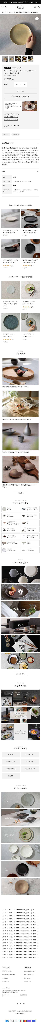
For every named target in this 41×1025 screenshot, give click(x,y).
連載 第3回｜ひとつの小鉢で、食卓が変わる (15, 386)
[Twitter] (15, 125)
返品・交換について (28, 974)
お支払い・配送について (11, 117)
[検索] (6, 7)
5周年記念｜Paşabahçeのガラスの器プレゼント (16, 419)
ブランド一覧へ (20, 674)
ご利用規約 (5, 978)
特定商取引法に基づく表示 (8, 974)
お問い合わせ (27, 978)
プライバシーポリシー (7, 971)
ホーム (4, 12)
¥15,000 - (10, 776)
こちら (16, 992)
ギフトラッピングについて (11, 114)
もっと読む (20, 493)
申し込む (23, 995)
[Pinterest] (18, 125)
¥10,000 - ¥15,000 (30, 769)
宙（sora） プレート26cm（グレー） (9, 335)
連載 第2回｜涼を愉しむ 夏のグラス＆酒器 (15, 452)
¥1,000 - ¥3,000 (30, 754)
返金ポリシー (5, 981)
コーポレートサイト (20, 1013)
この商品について (7, 143)
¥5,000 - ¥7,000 (30, 761)
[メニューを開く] (2, 7)
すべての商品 (13, 930)
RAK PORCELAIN (17, 67)
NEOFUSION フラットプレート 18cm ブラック (30, 261)
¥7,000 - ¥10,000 (10, 769)
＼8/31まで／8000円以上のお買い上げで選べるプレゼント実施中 (20, 2)
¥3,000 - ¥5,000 (11, 761)
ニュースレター (27, 981)
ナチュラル (6, 134)
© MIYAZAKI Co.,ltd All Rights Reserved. (20, 1011)
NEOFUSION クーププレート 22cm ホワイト (10, 231)
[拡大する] (37, 18)
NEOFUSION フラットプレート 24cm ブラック (30, 231)
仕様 (3, 171)
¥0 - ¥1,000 (11, 754)
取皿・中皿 (15, 134)
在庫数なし (12, 951)
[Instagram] (24, 1003)
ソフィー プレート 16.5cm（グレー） (28, 335)
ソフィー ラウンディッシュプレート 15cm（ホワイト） (10, 304)
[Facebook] (12, 125)
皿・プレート (12, 12)
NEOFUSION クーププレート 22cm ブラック (10, 261)
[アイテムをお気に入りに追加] (20, 96)
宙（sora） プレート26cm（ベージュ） (29, 303)
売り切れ (20, 91)
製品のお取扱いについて (11, 120)
